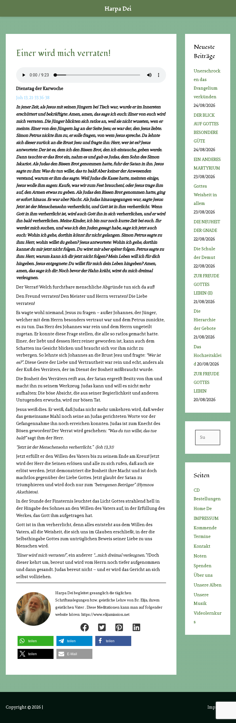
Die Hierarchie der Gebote (205, 320)
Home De (203, 508)
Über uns (203, 575)
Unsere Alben (208, 585)
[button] (84, 627)
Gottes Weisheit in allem (205, 195)
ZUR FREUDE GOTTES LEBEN (206, 382)
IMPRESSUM (206, 518)
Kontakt (202, 546)
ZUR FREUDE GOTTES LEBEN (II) (206, 284)
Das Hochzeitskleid (208, 355)
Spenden (203, 565)
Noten (200, 556)
